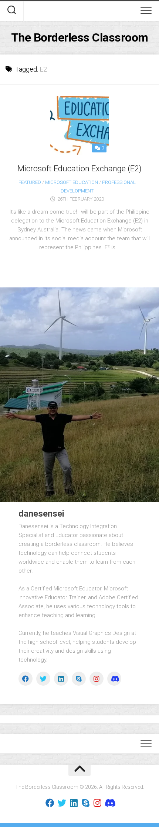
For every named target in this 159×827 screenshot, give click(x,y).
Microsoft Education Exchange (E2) (79, 168)
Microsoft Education (71, 182)
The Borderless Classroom (79, 37)
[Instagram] (96, 679)
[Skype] (79, 679)
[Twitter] (43, 679)
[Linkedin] (61, 679)
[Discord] (114, 679)
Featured (29, 182)
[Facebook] (25, 679)
